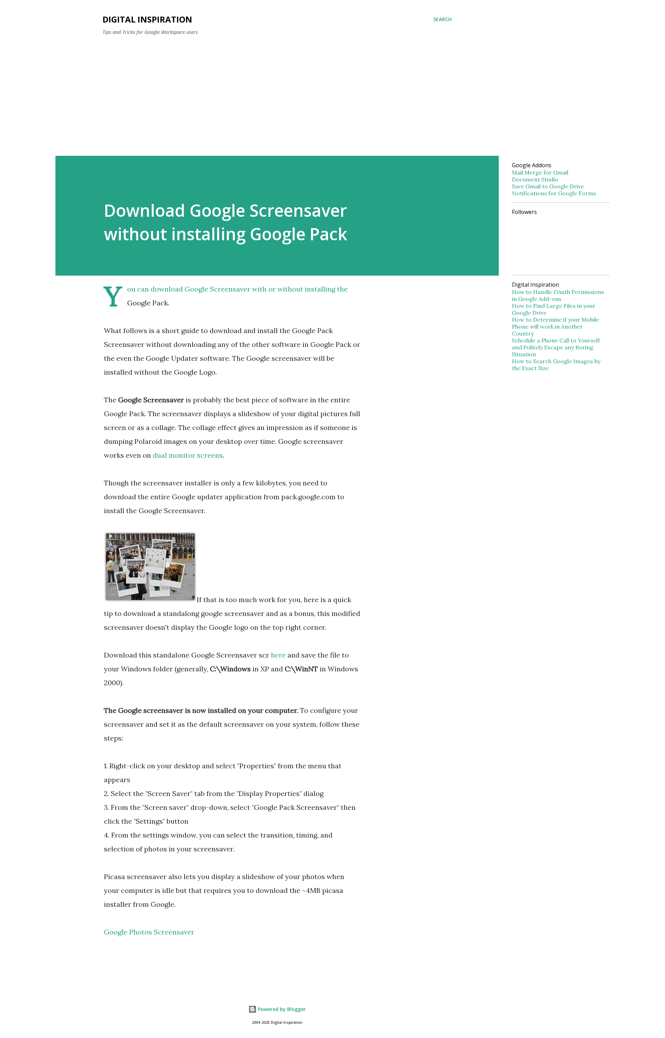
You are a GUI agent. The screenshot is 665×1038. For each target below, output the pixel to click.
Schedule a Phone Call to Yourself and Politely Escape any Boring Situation (556, 347)
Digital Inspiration (147, 19)
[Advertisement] (277, 92)
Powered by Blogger (281, 1009)
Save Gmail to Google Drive (548, 186)
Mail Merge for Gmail (540, 172)
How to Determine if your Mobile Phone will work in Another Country (555, 326)
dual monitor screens (188, 455)
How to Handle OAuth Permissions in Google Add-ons (558, 295)
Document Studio (535, 179)
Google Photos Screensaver (149, 932)
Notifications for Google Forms (554, 193)
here (278, 655)
